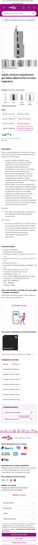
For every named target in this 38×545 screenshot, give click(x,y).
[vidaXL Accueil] (12, 7)
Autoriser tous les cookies (19, 534)
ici (15, 276)
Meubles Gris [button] (16, 364)
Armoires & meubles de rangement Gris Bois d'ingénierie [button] (12, 394)
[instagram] (7, 480)
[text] (6, 135)
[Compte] (23, 7)
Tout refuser (19, 538)
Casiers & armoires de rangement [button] (12, 399)
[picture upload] (19, 318)
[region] (19, 533)
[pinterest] (11, 480)
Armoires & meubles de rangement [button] (12, 379)
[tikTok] (15, 480)
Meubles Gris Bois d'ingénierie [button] (12, 374)
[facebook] (3, 480)
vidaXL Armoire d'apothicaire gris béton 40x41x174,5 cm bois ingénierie (18, 78)
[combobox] (19, 13)
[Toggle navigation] (3, 8)
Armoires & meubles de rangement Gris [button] (12, 384)
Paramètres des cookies (19, 543)
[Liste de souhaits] (28, 7)
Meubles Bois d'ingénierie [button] (11, 369)
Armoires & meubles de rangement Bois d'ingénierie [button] (12, 389)
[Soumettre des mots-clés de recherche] (33, 13)
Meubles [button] (5, 364)
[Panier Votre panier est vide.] (34, 7)
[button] (5, 99)
